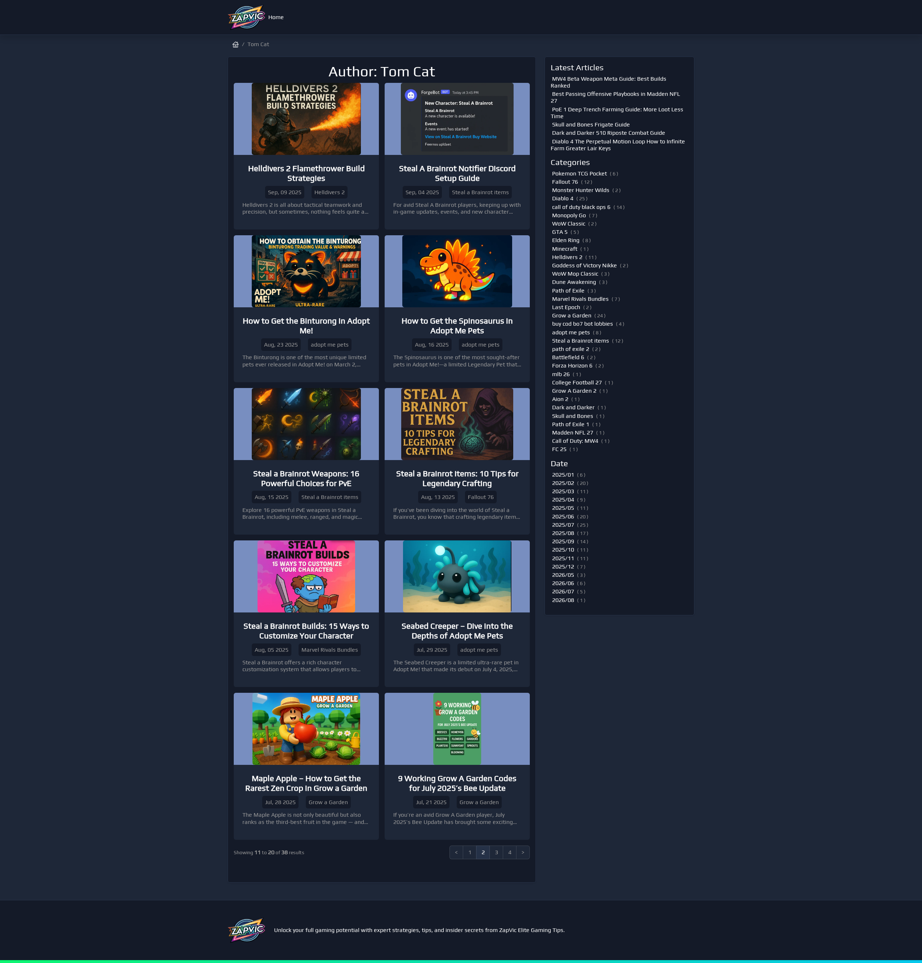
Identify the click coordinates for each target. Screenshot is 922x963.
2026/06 (563, 583)
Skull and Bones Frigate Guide (591, 124)
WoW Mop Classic (575, 273)
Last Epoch (566, 307)
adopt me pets (571, 332)
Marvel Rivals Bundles (580, 298)
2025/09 (563, 541)
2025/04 (563, 499)
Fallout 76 (565, 181)
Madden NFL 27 (572, 432)
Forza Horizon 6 (572, 365)
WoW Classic (568, 223)
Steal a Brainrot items (580, 340)
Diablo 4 (562, 198)
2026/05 (563, 574)
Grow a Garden (571, 315)
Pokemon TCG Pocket (579, 173)
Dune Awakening (574, 281)
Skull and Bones (572, 416)
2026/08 (563, 600)
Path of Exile (568, 290)
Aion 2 (560, 399)
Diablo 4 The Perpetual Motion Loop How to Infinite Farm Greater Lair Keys (618, 145)
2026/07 (563, 591)
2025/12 (563, 566)
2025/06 (563, 516)
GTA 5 (560, 231)
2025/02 (563, 483)
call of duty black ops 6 (581, 207)
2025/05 (563, 507)
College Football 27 (577, 382)
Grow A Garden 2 (574, 390)
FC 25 (559, 449)
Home (276, 17)
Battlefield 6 (568, 357)
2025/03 (563, 491)
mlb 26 (561, 374)
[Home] (246, 17)
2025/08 (563, 533)
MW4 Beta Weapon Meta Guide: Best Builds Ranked (608, 82)
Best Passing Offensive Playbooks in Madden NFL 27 (615, 97)
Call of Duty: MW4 (575, 440)
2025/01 (563, 474)
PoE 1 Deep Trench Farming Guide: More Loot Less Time (617, 113)
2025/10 (563, 549)
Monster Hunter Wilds (580, 190)
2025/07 (563, 524)
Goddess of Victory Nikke (584, 265)
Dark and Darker (573, 407)
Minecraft (564, 248)
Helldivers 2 (567, 257)
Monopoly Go (569, 215)
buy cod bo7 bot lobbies (582, 323)
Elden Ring (565, 240)
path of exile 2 (570, 348)
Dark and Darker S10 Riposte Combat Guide (608, 132)
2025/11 (563, 558)
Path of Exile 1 (570, 424)
